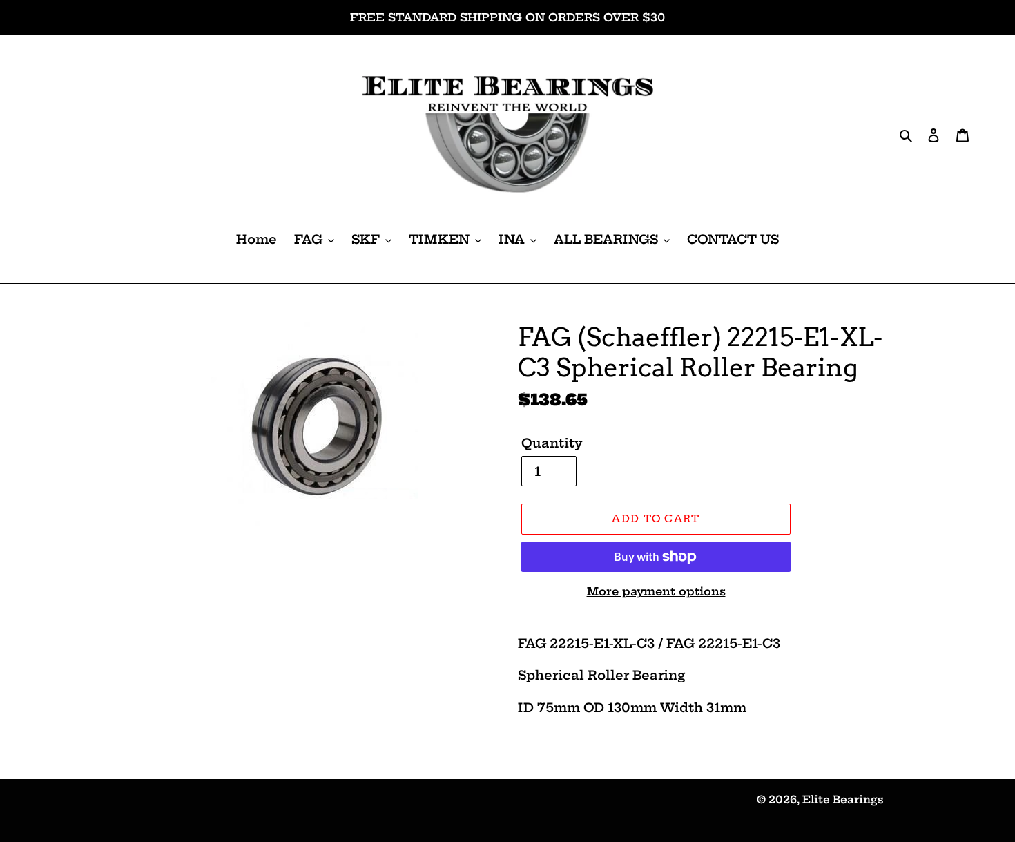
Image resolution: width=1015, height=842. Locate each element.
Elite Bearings (843, 799)
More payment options (656, 591)
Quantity (552, 443)
